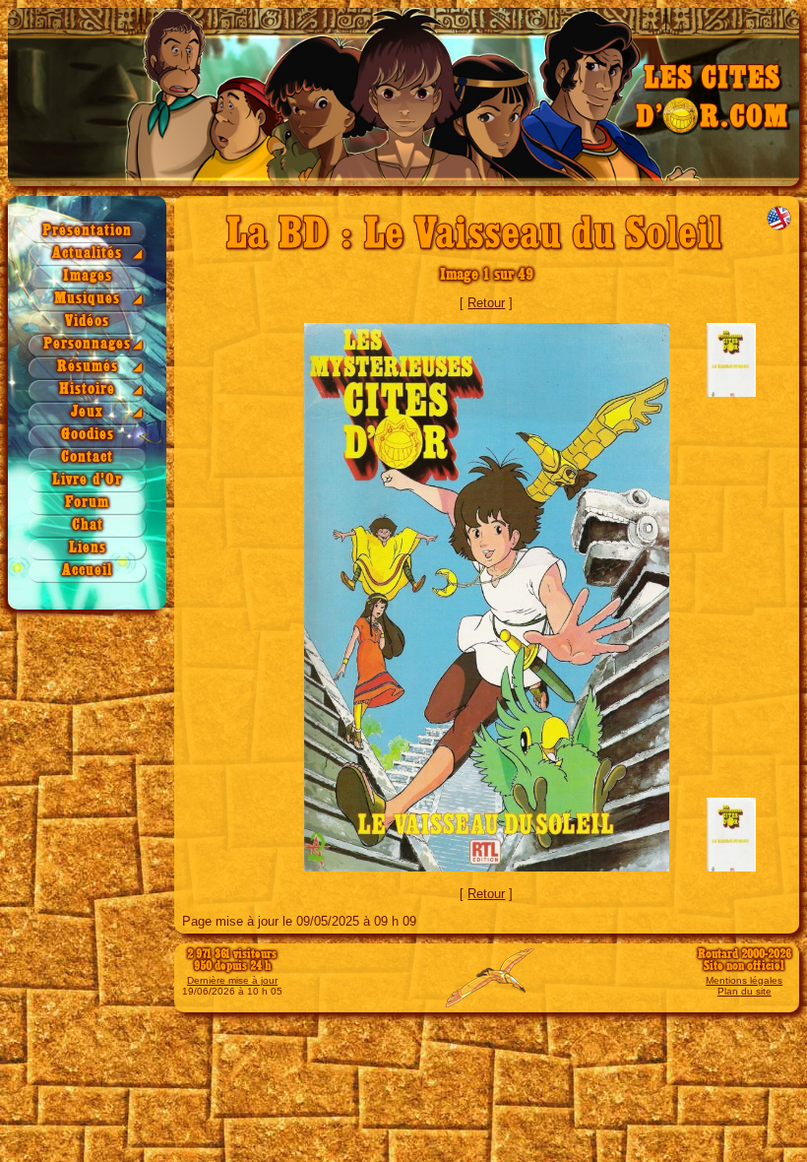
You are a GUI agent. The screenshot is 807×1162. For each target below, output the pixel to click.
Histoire (87, 389)
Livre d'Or (87, 480)
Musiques (87, 298)
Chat (87, 525)
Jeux (87, 412)
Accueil (87, 570)
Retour (486, 302)
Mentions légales (744, 980)
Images (87, 276)
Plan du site (744, 991)
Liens (87, 548)
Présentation (87, 231)
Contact (87, 457)
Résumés (87, 366)
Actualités (87, 253)
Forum (87, 502)
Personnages (87, 344)
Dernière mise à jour (232, 980)
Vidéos (87, 321)
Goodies (87, 434)
